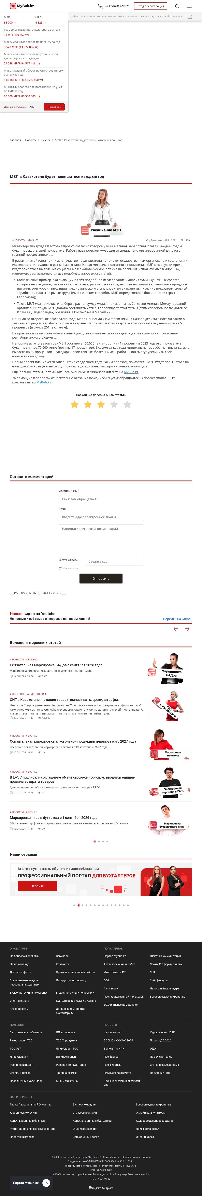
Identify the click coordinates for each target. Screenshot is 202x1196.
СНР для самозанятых (164, 1064)
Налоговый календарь (164, 988)
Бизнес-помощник (84, 1104)
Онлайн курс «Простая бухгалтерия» (70, 1011)
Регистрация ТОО (21, 1040)
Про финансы (112, 1064)
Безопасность (19, 1008)
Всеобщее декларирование (167, 996)
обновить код (70, 568)
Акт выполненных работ (120, 964)
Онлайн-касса (145, 1136)
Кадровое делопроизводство (155, 1120)
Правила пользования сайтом (75, 972)
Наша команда (19, 964)
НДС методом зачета (117, 1072)
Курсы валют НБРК (162, 1032)
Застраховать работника (26, 1032)
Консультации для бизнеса (27, 1120)
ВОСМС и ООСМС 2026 (118, 1040)
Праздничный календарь (26, 1081)
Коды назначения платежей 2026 (122, 1083)
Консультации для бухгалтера (92, 1120)
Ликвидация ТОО (67, 1048)
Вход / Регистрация (150, 6)
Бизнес (45, 140)
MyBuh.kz (131, 372)
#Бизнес (33, 240)
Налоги (145, 16)
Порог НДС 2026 (160, 1040)
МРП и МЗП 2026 (67, 1081)
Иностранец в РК (115, 972)
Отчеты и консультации (165, 956)
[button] (94, 841)
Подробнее (54, 107)
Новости (30, 140)
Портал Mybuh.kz (115, 956)
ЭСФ (106, 980)
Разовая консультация (71, 1064)
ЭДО (153, 1048)
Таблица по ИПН (66, 1072)
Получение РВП (160, 1072)
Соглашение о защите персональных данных (24, 982)
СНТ (152, 972)
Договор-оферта (20, 972)
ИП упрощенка (65, 1032)
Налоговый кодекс (22, 1136)
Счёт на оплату (19, 1000)
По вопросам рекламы (24, 956)
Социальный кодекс (86, 1136)
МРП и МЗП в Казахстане (123, 16)
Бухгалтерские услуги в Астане (76, 1000)
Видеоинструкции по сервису (29, 992)
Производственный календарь (124, 996)
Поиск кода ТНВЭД (148, 1128)
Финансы (177, 16)
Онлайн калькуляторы (151, 1112)
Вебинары (62, 956)
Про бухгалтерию (161, 1056)
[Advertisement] (101, 158)
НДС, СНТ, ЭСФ (160, 16)
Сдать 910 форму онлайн (166, 964)
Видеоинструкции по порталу (75, 992)
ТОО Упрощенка (66, 1040)
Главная (15, 140)
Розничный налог (21, 1064)
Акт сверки (111, 988)
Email (62, 509)
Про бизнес (111, 1056)
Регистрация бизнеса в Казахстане (32, 1128)
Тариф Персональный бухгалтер (30, 1104)
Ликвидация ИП (20, 1056)
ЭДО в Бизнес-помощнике (120, 1004)
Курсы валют (112, 1032)
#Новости (19, 240)
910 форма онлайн (85, 1112)
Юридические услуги (23, 1112)
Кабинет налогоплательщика (88, 16)
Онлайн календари (85, 1128)
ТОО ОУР (16, 1048)
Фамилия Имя (69, 491)
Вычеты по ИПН (114, 1048)
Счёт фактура (159, 980)
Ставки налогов (20, 1072)
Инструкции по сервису (71, 980)
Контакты (62, 964)
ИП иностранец (66, 1056)
